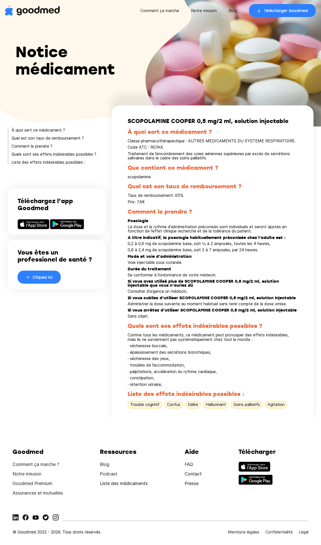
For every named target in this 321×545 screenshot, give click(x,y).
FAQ (189, 464)
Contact (193, 473)
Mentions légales (243, 531)
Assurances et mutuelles (38, 493)
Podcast (108, 473)
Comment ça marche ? (36, 464)
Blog (233, 10)
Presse (192, 483)
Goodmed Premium (32, 483)
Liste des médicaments (124, 483)
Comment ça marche (159, 10)
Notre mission (204, 10)
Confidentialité (279, 531)
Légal (303, 531)
